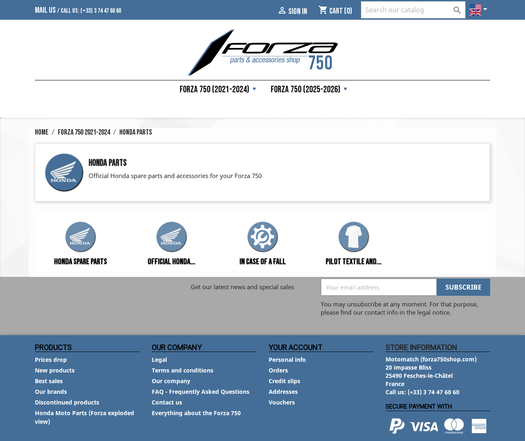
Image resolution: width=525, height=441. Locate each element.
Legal (159, 359)
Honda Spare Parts (80, 262)
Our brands (51, 391)
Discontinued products (67, 402)
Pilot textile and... (353, 262)
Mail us (45, 10)
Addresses (283, 391)
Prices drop (51, 359)
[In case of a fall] (262, 237)
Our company (171, 381)
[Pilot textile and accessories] (353, 237)
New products (55, 370)
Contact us (167, 402)
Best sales (49, 381)
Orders (278, 370)
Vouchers (282, 402)
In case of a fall (263, 262)
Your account (295, 347)
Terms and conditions (182, 370)
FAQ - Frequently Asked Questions (200, 391)
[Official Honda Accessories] (171, 237)
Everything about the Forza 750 (196, 413)
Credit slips (284, 381)
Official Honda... (171, 262)
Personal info (287, 359)
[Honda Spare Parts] (80, 237)
